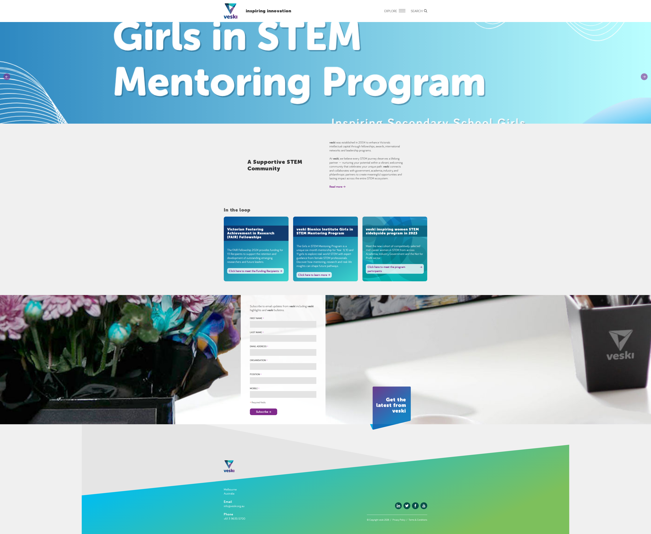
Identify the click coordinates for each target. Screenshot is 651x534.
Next (644, 76)
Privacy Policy (398, 519)
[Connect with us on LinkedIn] (398, 505)
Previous (6, 76)
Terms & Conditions (418, 519)
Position (256, 374)
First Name (257, 318)
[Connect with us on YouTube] (423, 505)
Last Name (257, 332)
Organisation (259, 360)
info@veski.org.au (234, 506)
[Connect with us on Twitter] (406, 505)
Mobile (254, 388)
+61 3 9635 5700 (234, 518)
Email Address (259, 346)
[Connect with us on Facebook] (415, 505)
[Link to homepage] (230, 11)
